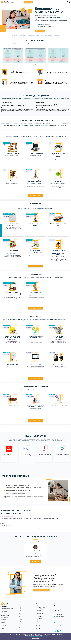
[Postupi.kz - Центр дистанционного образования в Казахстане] (8, 2)
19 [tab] (46, 467)
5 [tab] (23, 467)
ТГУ (19, 611)
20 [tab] (48, 467)
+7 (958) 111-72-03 (58, 614)
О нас (2, 630)
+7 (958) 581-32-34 (59, 627)
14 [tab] (38, 467)
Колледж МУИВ (40, 613)
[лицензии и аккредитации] (13, 55)
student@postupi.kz (59, 628)
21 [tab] (49, 467)
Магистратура (4, 613)
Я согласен (35, 638)
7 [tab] (26, 467)
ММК (37, 605)
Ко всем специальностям (35, 195)
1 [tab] (35, 64)
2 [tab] (18, 467)
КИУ (19, 616)
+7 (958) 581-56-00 (59, 620)
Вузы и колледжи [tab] (44, 35)
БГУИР (20, 627)
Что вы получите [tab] (15, 35)
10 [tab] (31, 467)
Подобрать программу (41, 590)
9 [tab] (29, 467)
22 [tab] (51, 467)
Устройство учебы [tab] (23, 35)
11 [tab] (33, 467)
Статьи (62, 2)
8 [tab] (28, 467)
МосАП (20, 624)
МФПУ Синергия (22, 608)
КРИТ (38, 611)
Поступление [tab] (56, 35)
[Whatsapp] (60, 631)
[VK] (55, 631)
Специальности (46, 2)
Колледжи (57, 2)
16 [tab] (41, 467)
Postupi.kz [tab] (50, 35)
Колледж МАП (39, 618)
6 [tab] (24, 467)
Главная (36, 15)
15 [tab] (39, 467)
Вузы (52, 2)
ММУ (20, 605)
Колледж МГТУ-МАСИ (41, 607)
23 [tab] (53, 467)
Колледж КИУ (39, 610)
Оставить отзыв (35, 561)
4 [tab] (21, 467)
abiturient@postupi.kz (59, 616)
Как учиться (3, 625)
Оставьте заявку (4, 528)
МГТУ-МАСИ (21, 619)
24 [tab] (54, 467)
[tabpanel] (13, 55)
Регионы (40, 15)
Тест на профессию (5, 617)
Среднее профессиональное (7, 608)
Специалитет (4, 611)
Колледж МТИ (39, 616)
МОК (37, 619)
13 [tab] (36, 467)
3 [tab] (19, 467)
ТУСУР (20, 618)
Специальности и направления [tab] (33, 35)
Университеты (22, 603)
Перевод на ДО (4, 622)
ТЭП (37, 621)
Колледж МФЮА (40, 608)
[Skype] (58, 631)
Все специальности (35, 427)
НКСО (38, 622)
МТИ (20, 610)
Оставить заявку (28, 2)
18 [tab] (44, 467)
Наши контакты (4, 631)
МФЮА (20, 621)
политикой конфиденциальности (35, 636)
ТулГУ (20, 613)
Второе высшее (4, 620)
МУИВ (20, 622)
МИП (20, 607)
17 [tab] (43, 467)
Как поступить (4, 623)
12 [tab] (34, 467)
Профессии (3, 619)
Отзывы (2, 628)
